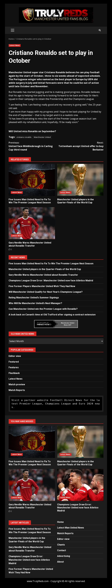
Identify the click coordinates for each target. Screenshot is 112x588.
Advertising (63, 556)
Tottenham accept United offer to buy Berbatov (80, 146)
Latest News (14, 45)
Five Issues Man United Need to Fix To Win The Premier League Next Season (32, 180)
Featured (14, 361)
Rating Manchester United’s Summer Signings (34, 297)
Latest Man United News (70, 527)
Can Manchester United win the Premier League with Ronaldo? (43, 309)
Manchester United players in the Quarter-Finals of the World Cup (80, 180)
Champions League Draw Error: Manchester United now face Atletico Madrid (51, 280)
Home (60, 522)
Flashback (14, 373)
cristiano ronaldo (24, 137)
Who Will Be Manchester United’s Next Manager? (35, 303)
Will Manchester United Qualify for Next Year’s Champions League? (46, 292)
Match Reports (17, 390)
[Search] (100, 30)
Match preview (17, 384)
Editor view (15, 356)
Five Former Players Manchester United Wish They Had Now (42, 286)
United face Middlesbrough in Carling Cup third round (31, 146)
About (60, 561)
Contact (61, 550)
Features (14, 367)
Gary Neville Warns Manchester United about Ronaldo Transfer (32, 223)
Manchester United (42, 137)
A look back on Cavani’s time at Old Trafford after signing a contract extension (52, 314)
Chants (61, 544)
